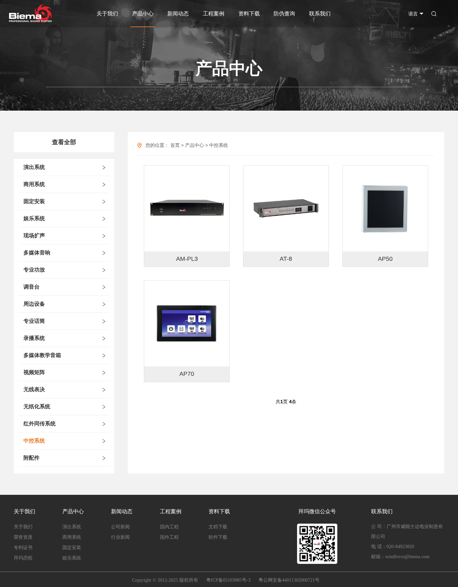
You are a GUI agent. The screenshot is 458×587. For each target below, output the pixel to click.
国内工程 (169, 526)
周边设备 (34, 304)
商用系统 (34, 184)
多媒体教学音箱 (42, 355)
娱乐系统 (34, 218)
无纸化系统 (36, 406)
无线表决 (34, 389)
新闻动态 (178, 13)
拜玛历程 (23, 558)
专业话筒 (34, 321)
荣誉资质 (23, 537)
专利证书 (23, 547)
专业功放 (34, 270)
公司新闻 (120, 526)
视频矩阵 (34, 372)
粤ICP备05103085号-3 (228, 580)
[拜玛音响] (30, 13)
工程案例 (213, 13)
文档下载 (218, 526)
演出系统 (34, 167)
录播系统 (34, 338)
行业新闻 (120, 537)
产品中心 (143, 13)
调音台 (31, 287)
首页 (175, 145)
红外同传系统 (39, 423)
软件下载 (218, 537)
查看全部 (64, 142)
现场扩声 (34, 235)
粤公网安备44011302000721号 (289, 580)
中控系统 (34, 441)
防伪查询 (284, 13)
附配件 (31, 458)
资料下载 (249, 13)
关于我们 (107, 13)
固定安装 (34, 201)
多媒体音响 (36, 252)
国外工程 (169, 537)
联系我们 (320, 13)
